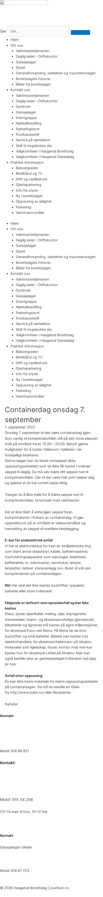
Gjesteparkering (28, 185)
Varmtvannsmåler (30, 213)
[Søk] (80, 32)
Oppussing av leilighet (34, 201)
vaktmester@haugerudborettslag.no (32, 787)
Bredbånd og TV (29, 173)
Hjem (15, 40)
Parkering (23, 207)
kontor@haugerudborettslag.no (25, 739)
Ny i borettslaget (29, 196)
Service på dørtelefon (33, 140)
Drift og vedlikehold (31, 179)
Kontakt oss (20, 90)
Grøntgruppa (26, 118)
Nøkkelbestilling (28, 123)
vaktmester (70, 500)
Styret (20, 67)
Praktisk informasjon (27, 162)
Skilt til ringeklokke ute (34, 146)
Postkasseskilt (27, 134)
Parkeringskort (28, 129)
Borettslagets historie (33, 79)
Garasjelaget (26, 62)
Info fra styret (27, 190)
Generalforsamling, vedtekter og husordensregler (56, 73)
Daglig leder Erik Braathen (20, 727)
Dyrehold (23, 106)
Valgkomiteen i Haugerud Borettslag (45, 151)
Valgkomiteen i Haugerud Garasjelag (45, 157)
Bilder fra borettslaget (33, 84)
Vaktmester (10, 775)
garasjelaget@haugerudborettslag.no (30, 859)
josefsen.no (59, 888)
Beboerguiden (27, 168)
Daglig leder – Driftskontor (37, 56)
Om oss (17, 45)
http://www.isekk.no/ (27, 692)
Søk (3, 31)
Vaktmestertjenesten (32, 51)
